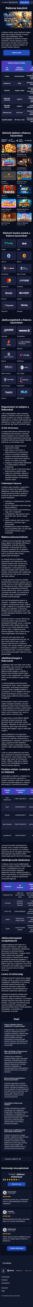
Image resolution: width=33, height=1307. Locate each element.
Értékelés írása (16, 1184)
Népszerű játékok (4, 140)
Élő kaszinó (13, 140)
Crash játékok (21, 140)
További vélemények (16, 1248)
